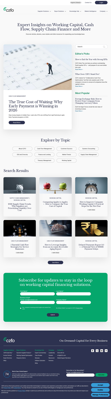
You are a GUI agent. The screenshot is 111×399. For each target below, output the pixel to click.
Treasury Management (44, 160)
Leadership (52, 352)
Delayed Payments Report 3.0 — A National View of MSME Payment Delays (91, 247)
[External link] (97, 350)
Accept (100, 385)
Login (101, 2)
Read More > (79, 69)
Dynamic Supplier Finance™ (24, 352)
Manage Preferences (100, 395)
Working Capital (66, 160)
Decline (100, 390)
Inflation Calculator (40, 360)
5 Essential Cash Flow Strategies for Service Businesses (19, 247)
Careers (51, 355)
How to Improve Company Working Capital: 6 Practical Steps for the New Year (91, 204)
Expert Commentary (40, 352)
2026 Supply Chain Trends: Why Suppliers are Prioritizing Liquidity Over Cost (19, 207)
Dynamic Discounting (88, 148)
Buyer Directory (7, 358)
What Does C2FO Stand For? (87, 74)
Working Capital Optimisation (24, 355)
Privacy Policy (7, 387)
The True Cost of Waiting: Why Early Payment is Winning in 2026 (35, 106)
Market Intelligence (90, 11)
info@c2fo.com (61, 355)
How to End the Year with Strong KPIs (91, 59)
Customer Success (66, 148)
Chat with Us (60, 352)
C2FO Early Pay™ (7, 352)
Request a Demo (21, 358)
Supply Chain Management (89, 154)
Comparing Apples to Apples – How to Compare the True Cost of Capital (55, 204)
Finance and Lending (44, 154)
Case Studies (38, 355)
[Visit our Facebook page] (92, 350)
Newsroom (52, 358)
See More (55, 262)
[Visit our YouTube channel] (106, 350)
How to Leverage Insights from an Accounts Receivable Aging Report (55, 247)
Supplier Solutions (43, 11)
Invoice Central (7, 355)
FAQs (4, 360)
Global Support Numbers (64, 358)
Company (102, 11)
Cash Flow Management (17, 96)
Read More (16, 122)
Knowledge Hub (74, 11)
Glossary (37, 358)
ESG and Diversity (22, 154)
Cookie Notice (17, 387)
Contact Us (88, 2)
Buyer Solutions (59, 11)
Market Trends (66, 154)
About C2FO (22, 148)
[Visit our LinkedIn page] (101, 350)
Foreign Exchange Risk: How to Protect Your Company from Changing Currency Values (88, 101)
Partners (51, 360)
